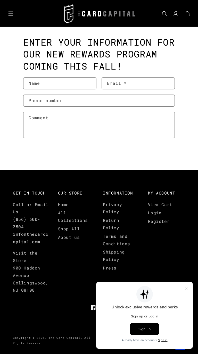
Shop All (69, 228)
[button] (10, 13)
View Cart (160, 204)
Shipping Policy (114, 255)
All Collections (73, 216)
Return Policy (111, 223)
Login (155, 212)
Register (159, 221)
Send (39, 154)
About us (69, 237)
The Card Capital (64, 338)
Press (110, 268)
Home (63, 204)
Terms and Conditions (116, 239)
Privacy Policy (112, 208)
